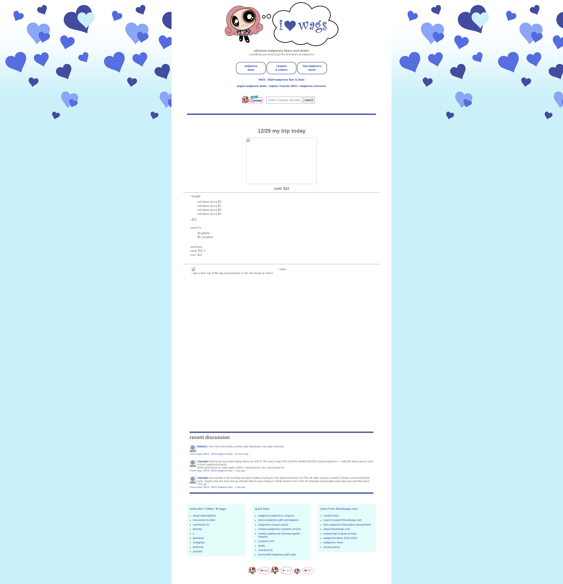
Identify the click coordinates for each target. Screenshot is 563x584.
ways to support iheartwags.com (343, 520)
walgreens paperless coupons (276, 515)
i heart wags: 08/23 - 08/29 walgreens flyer (211, 454)
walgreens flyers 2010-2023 (340, 538)
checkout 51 (265, 550)
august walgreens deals (252, 86)
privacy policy (332, 547)
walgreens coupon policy (273, 524)
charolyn (202, 461)
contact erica (331, 515)
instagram (199, 542)
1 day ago (240, 470)
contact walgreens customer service (279, 529)
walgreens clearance (313, 86)
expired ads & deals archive (340, 533)
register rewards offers (283, 86)
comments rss (201, 524)
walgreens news (333, 542)
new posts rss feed (204, 520)
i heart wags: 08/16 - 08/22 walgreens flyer (211, 470)
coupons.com (266, 541)
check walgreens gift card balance (278, 520)
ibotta (261, 545)
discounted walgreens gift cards (277, 554)
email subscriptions (204, 515)
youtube (198, 551)
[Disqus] (281, 343)
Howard (202, 446)
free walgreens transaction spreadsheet (347, 524)
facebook (198, 538)
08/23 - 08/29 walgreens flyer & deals (282, 79)
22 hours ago (242, 454)
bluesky (197, 529)
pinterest (198, 547)
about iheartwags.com (337, 529)
